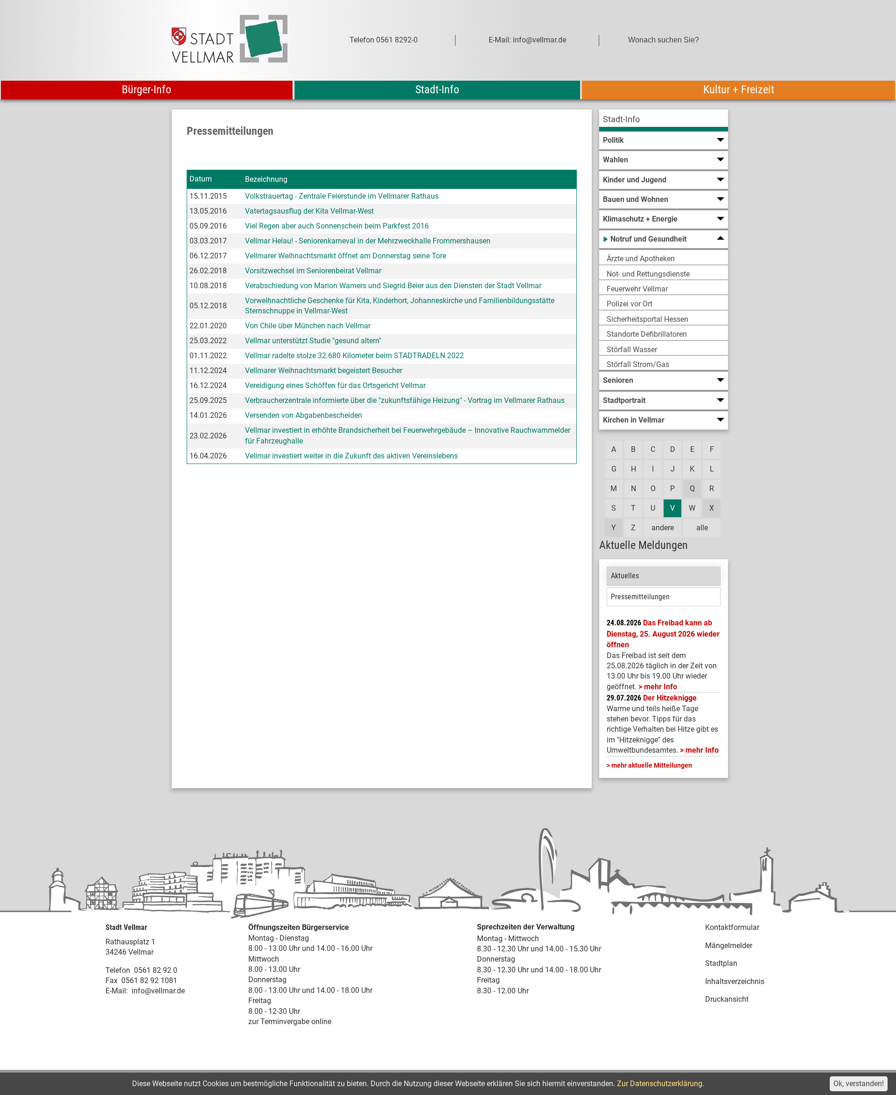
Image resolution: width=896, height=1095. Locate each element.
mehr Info (660, 686)
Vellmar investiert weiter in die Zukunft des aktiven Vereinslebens (351, 455)
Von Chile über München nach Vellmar (308, 325)
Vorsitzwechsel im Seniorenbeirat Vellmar (313, 270)
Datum (200, 178)
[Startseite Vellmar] (240, 40)
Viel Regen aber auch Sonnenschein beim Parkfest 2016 (337, 226)
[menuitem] (663, 121)
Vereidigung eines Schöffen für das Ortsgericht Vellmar (335, 385)
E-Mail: (116, 990)
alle (702, 527)
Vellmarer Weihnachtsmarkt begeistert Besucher (323, 370)
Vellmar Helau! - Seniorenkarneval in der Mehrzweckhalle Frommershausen (367, 240)
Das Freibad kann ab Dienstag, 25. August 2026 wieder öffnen (663, 633)
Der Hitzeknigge (670, 697)
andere (662, 527)
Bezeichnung (266, 179)
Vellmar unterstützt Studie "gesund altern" (313, 340)
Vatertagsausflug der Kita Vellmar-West (309, 211)
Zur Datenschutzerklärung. (660, 1083)
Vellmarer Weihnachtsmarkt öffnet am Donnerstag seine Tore (345, 255)
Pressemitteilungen (640, 596)
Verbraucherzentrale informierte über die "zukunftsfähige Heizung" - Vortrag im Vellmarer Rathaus (405, 400)
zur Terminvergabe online (289, 1021)
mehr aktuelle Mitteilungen (651, 765)
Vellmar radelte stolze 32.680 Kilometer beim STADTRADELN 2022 (354, 355)
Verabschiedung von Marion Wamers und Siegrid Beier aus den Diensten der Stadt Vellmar (393, 285)
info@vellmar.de (158, 990)
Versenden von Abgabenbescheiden (303, 415)
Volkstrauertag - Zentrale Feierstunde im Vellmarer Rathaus (342, 196)
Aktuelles (625, 575)
